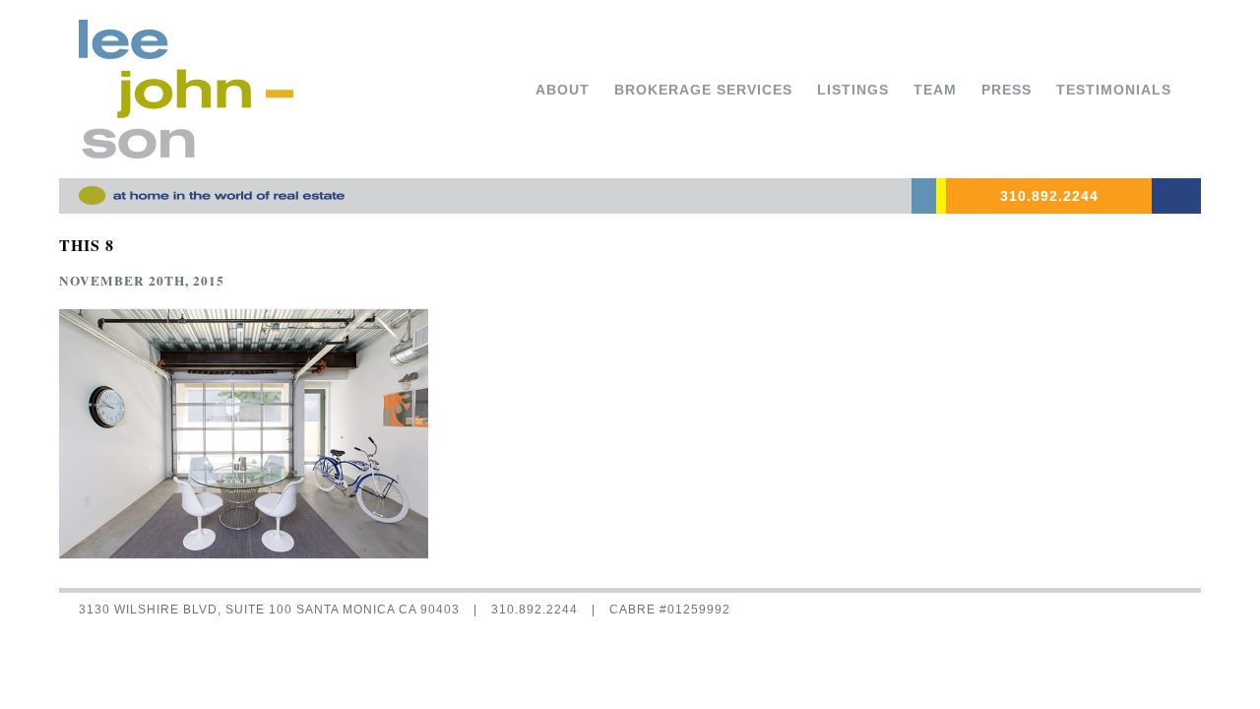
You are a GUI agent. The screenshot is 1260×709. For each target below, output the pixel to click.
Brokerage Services (703, 89)
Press (1006, 89)
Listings (853, 89)
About (563, 89)
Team (935, 89)
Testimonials (1113, 89)
